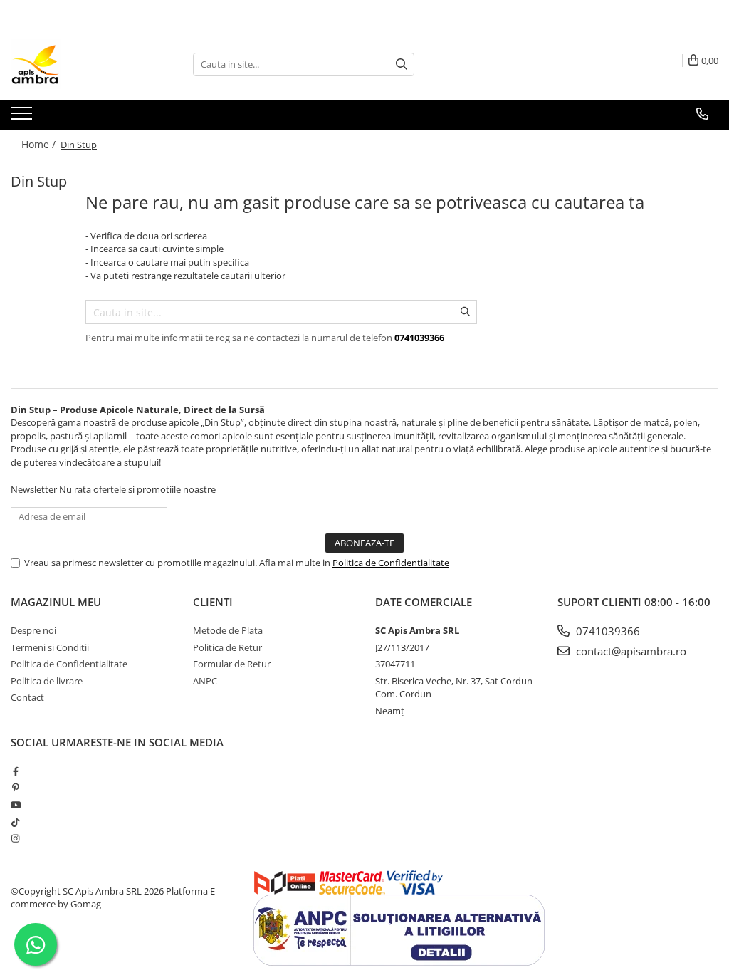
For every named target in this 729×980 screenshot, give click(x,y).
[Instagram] (15, 838)
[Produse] (23, 117)
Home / (39, 144)
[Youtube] (15, 804)
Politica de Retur (227, 647)
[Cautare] (401, 64)
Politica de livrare (47, 680)
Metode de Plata (228, 630)
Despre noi (33, 630)
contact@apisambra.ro (629, 651)
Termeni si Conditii (50, 647)
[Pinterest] (15, 787)
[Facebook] (15, 771)
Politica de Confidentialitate (390, 562)
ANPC (205, 680)
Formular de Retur (232, 663)
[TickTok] (15, 821)
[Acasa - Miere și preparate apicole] (82, 64)
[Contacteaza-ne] (702, 114)
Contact (27, 697)
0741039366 (606, 631)
